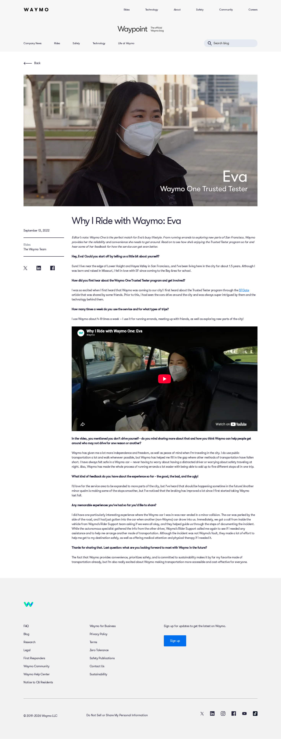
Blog (26, 634)
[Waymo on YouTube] (244, 713)
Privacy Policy (99, 634)
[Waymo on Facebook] (233, 713)
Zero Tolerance (99, 650)
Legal (27, 650)
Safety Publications (102, 658)
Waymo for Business (103, 626)
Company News (32, 43)
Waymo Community (36, 666)
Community (226, 9)
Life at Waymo (126, 43)
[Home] (36, 9)
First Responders (34, 658)
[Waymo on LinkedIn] (212, 713)
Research (29, 642)
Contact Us (97, 666)
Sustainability (98, 674)
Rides (126, 9)
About (177, 9)
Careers (253, 9)
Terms (93, 642)
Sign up (175, 641)
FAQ (26, 626)
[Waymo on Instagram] (223, 713)
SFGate (244, 290)
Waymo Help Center (37, 674)
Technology (151, 9)
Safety (199, 9)
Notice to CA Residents (38, 682)
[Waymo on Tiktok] (255, 713)
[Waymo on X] (202, 713)
